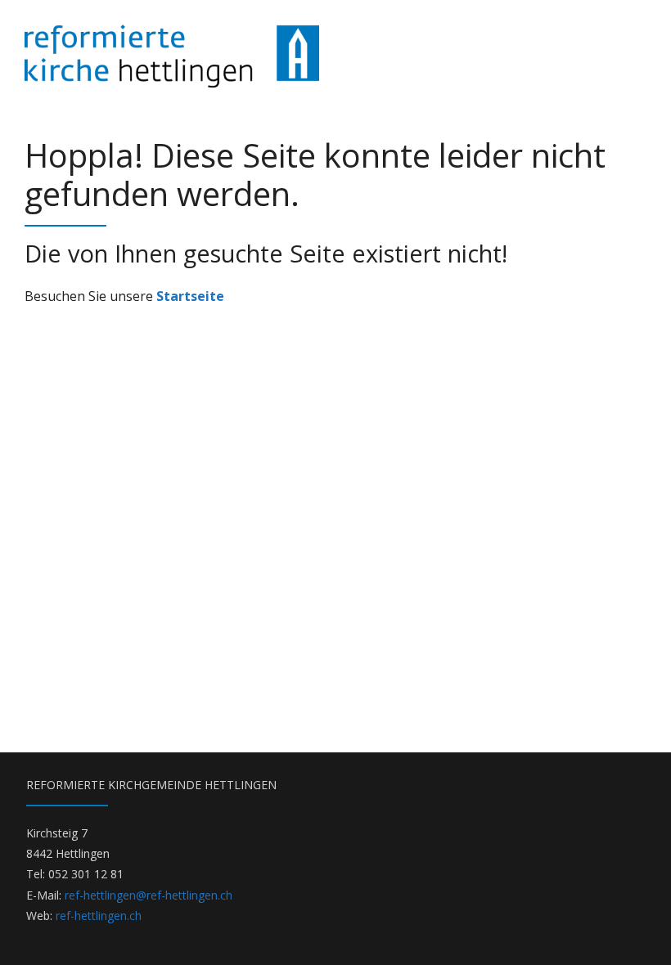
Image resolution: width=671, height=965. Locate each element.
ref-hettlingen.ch (99, 915)
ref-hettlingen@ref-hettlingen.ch (148, 895)
